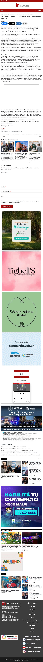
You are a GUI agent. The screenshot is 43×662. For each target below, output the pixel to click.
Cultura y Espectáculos (11, 545)
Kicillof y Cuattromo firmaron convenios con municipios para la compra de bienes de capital (20, 454)
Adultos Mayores (9, 131)
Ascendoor (18, 660)
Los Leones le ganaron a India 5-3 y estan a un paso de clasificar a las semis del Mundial (35, 587)
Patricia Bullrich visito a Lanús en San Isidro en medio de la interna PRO (6, 155)
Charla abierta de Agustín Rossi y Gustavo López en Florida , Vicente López (35, 463)
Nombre (3, 187)
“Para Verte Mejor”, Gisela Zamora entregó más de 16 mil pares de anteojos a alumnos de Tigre (35, 480)
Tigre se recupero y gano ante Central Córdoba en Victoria (13, 446)
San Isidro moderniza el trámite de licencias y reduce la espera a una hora (35, 155)
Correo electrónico (6, 191)
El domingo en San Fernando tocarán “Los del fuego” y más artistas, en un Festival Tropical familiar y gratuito (11, 548)
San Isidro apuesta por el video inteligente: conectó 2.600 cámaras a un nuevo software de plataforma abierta (35, 472)
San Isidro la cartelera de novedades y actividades (21, 154)
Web (2, 196)
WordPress (28, 660)
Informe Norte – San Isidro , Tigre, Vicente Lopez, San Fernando (23, 659)
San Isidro (3, 128)
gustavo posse (16, 131)
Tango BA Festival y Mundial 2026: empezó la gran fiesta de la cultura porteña (30, 548)
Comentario (4, 172)
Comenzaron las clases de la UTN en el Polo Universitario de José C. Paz (16, 448)
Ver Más (39, 458)
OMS (21, 131)
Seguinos (39, 10)
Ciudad (32, 545)
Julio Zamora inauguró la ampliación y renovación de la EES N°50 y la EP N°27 (17, 450)
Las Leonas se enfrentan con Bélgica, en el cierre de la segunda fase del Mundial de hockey (35, 595)
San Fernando (3, 545)
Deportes (30, 592)
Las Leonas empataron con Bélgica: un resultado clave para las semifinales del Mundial (19, 452)
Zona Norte (18, 545)
